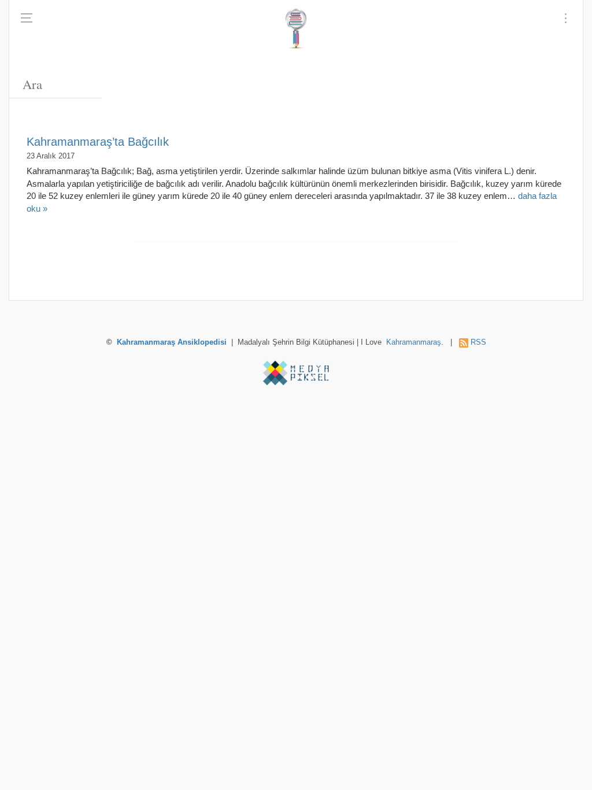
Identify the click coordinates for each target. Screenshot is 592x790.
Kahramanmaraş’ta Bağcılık (98, 141)
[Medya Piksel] (296, 373)
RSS (478, 342)
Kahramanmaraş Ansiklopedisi (172, 342)
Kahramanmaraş (413, 342)
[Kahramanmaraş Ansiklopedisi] (295, 29)
